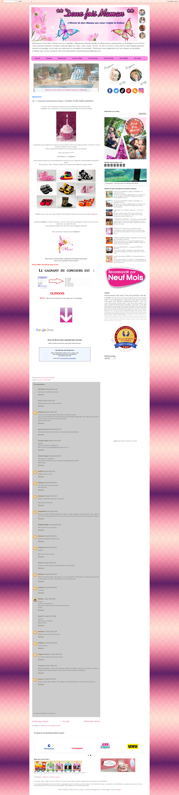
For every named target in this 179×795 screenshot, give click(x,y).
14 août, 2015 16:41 (56, 654)
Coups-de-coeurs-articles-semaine (135, 300)
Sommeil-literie (121, 309)
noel (139, 317)
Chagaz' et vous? (43, 654)
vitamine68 (41, 511)
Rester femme (108, 309)
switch (132, 319)
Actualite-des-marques (128, 310)
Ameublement (130, 314)
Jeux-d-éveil (135, 304)
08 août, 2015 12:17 (56, 429)
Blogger (119, 789)
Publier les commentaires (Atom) (51, 725)
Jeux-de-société (116, 307)
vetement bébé (143, 319)
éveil (113, 320)
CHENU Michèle (43, 524)
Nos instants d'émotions (128, 307)
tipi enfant (136, 319)
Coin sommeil (118, 301)
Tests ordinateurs (140, 314)
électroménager (122, 314)
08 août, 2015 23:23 (52, 511)
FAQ (118, 316)
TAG (134, 314)
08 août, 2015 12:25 (55, 440)
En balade (128, 309)
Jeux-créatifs (138, 303)
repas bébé (116, 319)
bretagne (136, 316)
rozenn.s (41, 679)
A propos (137, 307)
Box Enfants (135, 309)
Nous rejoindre (130, 316)
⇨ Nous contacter (117, 320)
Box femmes (138, 310)
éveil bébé (132, 312)
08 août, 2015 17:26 (51, 496)
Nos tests (120, 295)
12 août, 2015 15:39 (51, 631)
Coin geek (108, 301)
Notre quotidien (108, 306)
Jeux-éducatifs (117, 306)
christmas (144, 316)
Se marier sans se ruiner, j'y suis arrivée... (66, 90)
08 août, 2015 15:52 (51, 482)
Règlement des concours (111, 310)
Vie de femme (116, 298)
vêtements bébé (107, 320)
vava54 (40, 471)
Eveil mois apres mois (140, 312)
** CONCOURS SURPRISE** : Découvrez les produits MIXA (130, 219)
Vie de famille (141, 298)
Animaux (114, 313)
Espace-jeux (132, 298)
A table (141, 301)
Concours (40, 380)
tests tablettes (107, 313)
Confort (116, 312)
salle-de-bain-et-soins (130, 301)
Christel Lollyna (43, 440)
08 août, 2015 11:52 (51, 412)
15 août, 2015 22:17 (50, 679)
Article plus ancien (92, 721)
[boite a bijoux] (118, 765)
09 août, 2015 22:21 (51, 547)
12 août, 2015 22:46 (51, 643)
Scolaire (109, 307)
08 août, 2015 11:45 (49, 400)
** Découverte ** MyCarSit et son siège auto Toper (127, 228)
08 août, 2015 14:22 (49, 471)
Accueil (66, 721)
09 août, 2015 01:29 (55, 524)
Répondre (41, 394)
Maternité (133, 306)
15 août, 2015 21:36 (51, 665)
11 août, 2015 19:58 (50, 616)
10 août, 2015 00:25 (51, 574)
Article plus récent (40, 721)
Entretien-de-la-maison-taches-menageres (120, 304)
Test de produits (132, 295)
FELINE (40, 599)
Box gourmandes (121, 313)
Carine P (41, 616)
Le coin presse (129, 313)
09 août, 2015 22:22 (50, 563)
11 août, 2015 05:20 (49, 599)
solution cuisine (138, 313)
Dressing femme (125, 306)
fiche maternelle (111, 317)
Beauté (115, 309)
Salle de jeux (109, 300)
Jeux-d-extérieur (142, 309)
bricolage (140, 316)
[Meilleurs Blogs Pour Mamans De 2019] (125, 441)
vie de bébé (142, 304)
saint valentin (122, 319)
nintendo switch (134, 317)
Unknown (41, 412)
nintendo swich (127, 317)
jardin (120, 310)
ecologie (106, 317)
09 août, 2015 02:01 (51, 536)
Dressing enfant (121, 303)
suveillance (128, 319)
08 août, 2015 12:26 (55, 456)
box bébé (120, 312)
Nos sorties (139, 306)
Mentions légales (123, 316)
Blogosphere (118, 300)
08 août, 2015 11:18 (51, 389)
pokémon (111, 319)
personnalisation (113, 316)
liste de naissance (120, 317)
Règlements (46, 777)
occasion (142, 317)
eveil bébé (126, 312)
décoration (143, 307)
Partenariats (47, 380)
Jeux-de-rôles (112, 303)
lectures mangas (112, 314)
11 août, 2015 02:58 (51, 587)
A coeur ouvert (130, 303)
